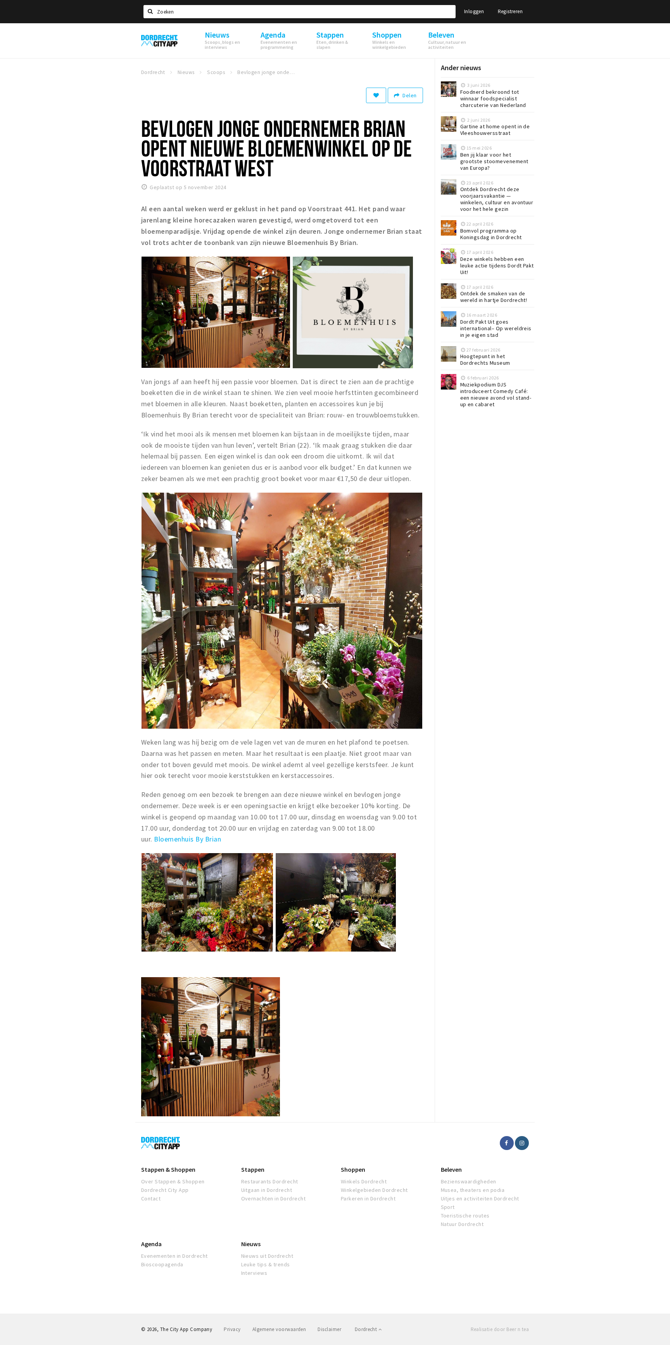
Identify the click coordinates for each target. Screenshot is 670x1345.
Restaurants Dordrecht (269, 1181)
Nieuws (251, 1244)
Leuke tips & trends (265, 1264)
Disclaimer (329, 1329)
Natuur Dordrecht (462, 1224)
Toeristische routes (465, 1215)
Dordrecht (366, 1329)
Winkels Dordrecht (364, 1181)
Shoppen (353, 1169)
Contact (151, 1198)
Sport (448, 1207)
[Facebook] (507, 1143)
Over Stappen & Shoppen (173, 1181)
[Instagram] (522, 1143)
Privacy (232, 1329)
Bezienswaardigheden (468, 1181)
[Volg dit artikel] (376, 95)
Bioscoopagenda (162, 1264)
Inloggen (474, 11)
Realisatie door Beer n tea (500, 1329)
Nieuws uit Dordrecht (267, 1255)
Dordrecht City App (165, 1189)
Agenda (151, 1244)
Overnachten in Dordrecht (273, 1198)
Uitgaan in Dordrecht (266, 1189)
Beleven (451, 1169)
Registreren (510, 11)
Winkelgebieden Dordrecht (374, 1189)
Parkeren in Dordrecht (368, 1198)
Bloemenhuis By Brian (187, 839)
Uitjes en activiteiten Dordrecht (480, 1198)
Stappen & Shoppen (168, 1169)
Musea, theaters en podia (473, 1189)
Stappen (252, 1169)
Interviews (254, 1272)
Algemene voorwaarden (279, 1329)
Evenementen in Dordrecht (174, 1255)
